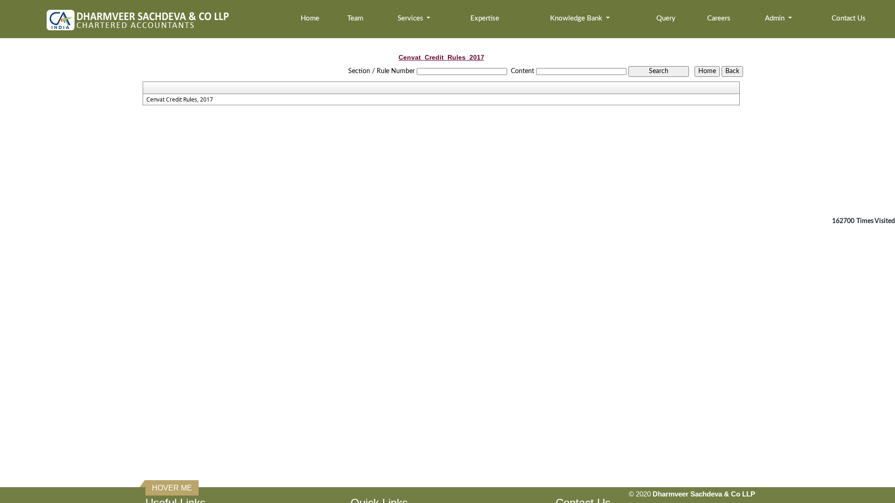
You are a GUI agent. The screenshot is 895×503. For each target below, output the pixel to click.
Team (355, 18)
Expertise (484, 18)
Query (665, 18)
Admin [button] (775, 18)
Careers (718, 18)
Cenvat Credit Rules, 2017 (179, 99)
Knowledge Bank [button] (577, 18)
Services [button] (411, 18)
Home (310, 18)
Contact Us (849, 18)
